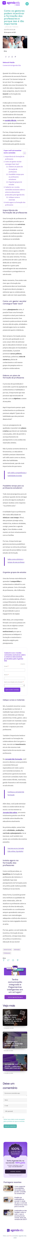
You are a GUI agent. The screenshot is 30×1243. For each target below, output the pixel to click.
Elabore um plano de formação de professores (16, 169)
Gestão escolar (9, 30)
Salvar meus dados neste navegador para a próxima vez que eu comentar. (14, 1120)
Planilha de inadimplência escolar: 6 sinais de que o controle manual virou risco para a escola (20, 1202)
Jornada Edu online (10, 812)
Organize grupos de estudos (15, 183)
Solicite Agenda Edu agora (15, 997)
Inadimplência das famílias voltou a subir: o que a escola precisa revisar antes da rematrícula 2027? (20, 1215)
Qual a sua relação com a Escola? (14, 682)
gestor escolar (7, 949)
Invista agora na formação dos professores (15, 203)
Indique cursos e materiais (14, 198)
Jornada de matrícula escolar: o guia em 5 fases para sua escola (14, 1066)
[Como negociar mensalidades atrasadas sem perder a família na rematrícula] (8, 1188)
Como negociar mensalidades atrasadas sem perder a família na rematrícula (20, 1189)
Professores (7, 953)
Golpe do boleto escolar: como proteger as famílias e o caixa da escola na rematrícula (14, 1019)
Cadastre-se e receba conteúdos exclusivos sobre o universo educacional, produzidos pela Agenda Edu (15, 191)
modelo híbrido (10, 120)
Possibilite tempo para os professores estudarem (16, 176)
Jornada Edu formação (13, 759)
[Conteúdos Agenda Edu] (11, 3)
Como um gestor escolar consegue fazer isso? (13, 163)
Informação (17, 949)
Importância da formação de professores (14, 157)
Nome (6, 675)
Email (6, 666)
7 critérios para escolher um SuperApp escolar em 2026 (14, 1043)
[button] (24, 153)
